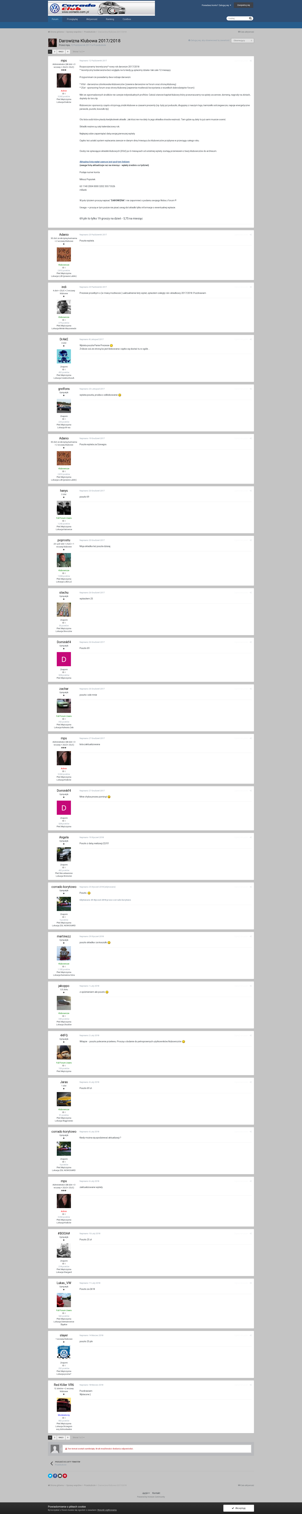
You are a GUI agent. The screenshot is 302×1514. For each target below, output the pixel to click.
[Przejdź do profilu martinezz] (64, 953)
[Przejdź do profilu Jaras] (64, 1099)
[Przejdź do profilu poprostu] (64, 560)
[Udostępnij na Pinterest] (65, 1476)
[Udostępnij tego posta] (251, 61)
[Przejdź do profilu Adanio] (64, 254)
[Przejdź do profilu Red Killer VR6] (64, 1405)
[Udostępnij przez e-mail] (60, 1476)
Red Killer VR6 (64, 1385)
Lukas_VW (64, 1283)
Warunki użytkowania (107, 1510)
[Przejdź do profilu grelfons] (64, 406)
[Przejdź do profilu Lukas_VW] (64, 1300)
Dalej (61, 52)
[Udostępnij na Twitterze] (50, 1476)
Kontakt (156, 1493)
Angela (64, 837)
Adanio (64, 234)
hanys (64, 491)
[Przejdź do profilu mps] (52, 43)
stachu (63, 592)
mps (67, 45)
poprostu (64, 540)
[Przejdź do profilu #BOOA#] (64, 1250)
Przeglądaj (72, 19)
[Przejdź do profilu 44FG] (64, 1052)
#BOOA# (64, 1233)
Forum (55, 19)
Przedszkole (100, 45)
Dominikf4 (64, 642)
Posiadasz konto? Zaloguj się (216, 5)
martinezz (64, 936)
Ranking (110, 19)
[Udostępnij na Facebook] (55, 1476)
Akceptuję (240, 1508)
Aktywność (91, 19)
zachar (64, 689)
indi (64, 287)
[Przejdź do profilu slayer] (64, 1352)
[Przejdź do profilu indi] (64, 307)
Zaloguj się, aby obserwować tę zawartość (210, 40)
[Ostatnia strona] (68, 52)
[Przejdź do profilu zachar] (64, 706)
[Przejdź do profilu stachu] (64, 610)
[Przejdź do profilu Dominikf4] (64, 659)
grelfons (64, 389)
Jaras (64, 1082)
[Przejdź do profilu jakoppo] (64, 1003)
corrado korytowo (63, 887)
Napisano (93, 60)
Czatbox (127, 19)
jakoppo (63, 986)
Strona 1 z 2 (78, 52)
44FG (64, 1035)
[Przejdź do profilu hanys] (64, 508)
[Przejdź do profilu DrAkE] (64, 356)
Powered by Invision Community (151, 1497)
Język (145, 1493)
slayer (64, 1335)
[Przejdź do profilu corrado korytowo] (64, 904)
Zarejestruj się (243, 5)
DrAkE (64, 339)
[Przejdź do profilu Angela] (64, 854)
